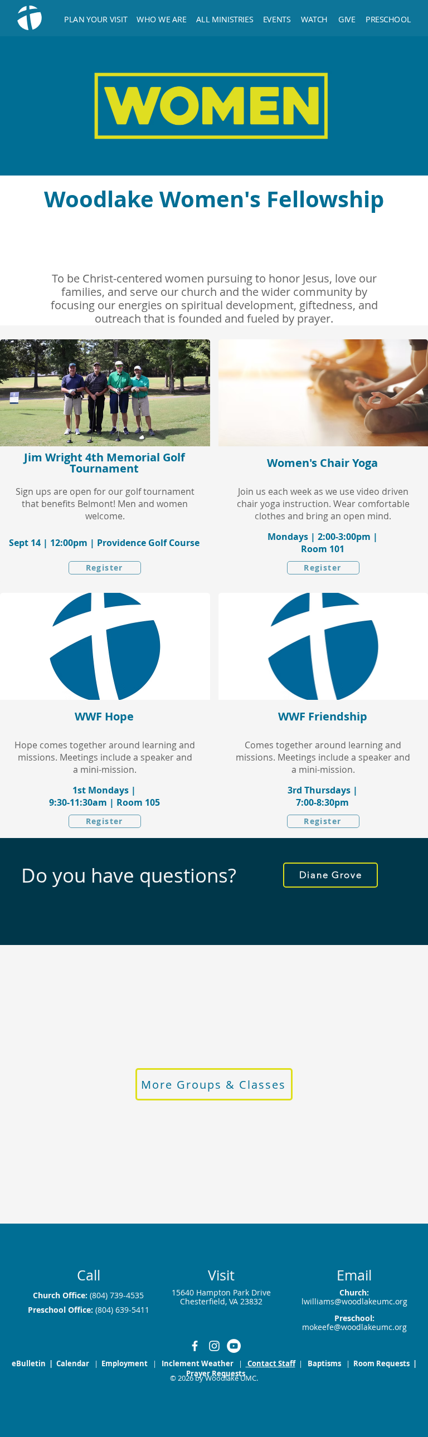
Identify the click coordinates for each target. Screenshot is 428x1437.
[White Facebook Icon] (195, 1346)
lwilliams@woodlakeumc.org (354, 1301)
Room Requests (382, 1363)
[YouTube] (234, 1346)
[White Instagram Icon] (214, 1346)
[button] (225, 14)
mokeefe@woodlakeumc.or (352, 1327)
